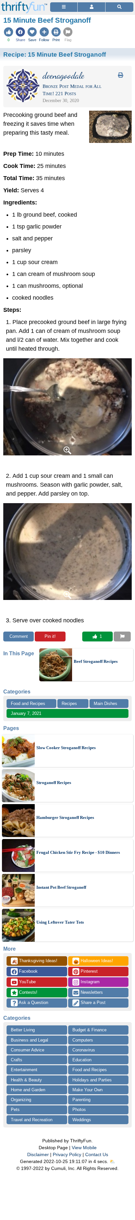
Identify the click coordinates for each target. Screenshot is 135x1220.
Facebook (28, 971)
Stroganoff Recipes (53, 782)
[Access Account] (91, 7)
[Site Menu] (63, 7)
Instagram (89, 981)
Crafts (16, 1059)
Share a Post (92, 1002)
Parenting (81, 1099)
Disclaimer (38, 1154)
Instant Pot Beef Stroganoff (61, 887)
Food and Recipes (28, 703)
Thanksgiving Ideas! (34, 961)
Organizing (21, 1099)
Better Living (23, 1029)
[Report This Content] (122, 636)
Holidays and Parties (92, 1079)
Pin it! (50, 636)
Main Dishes (105, 703)
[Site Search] (119, 7)
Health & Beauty (26, 1079)
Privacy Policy (67, 1154)
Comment (19, 636)
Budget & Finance (89, 1029)
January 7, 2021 (26, 713)
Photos (79, 1109)
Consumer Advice (27, 1049)
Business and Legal (29, 1040)
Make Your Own (87, 1089)
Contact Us (96, 1154)
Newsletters (91, 992)
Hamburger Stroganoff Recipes (65, 817)
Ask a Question (33, 1002)
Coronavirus (83, 1049)
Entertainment (24, 1069)
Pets (15, 1109)
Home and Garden (28, 1089)
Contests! (27, 992)
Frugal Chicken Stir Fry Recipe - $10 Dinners (78, 852)
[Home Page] (24, 4)
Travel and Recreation (31, 1119)
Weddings (81, 1119)
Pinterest (88, 971)
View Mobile (84, 1147)
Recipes (69, 703)
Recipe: (54, 54)
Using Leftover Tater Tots (60, 922)
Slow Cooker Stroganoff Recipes (66, 747)
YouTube (27, 981)
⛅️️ (112, 1161)
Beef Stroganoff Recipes (96, 661)
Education (81, 1059)
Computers (82, 1040)
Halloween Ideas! (93, 961)
